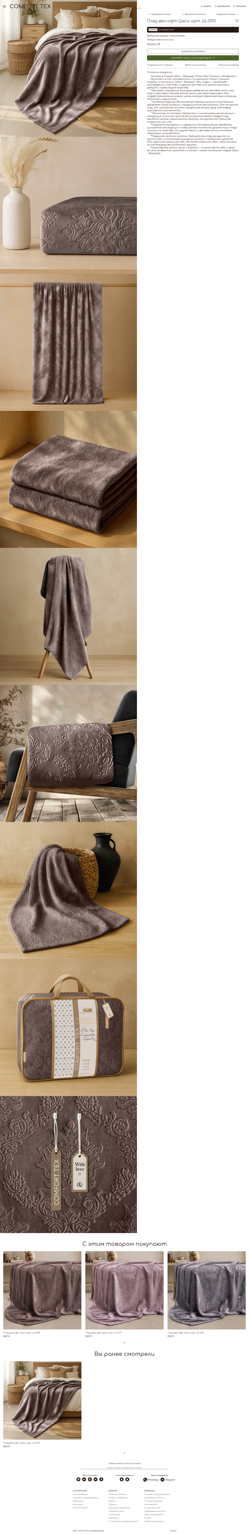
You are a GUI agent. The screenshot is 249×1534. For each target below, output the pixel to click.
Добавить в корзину (193, 52)
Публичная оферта (153, 1515)
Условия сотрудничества (157, 1494)
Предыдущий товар (161, 14)
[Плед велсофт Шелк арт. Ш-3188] (42, 1290)
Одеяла (112, 1501)
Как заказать (150, 1504)
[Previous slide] (9, 1297)
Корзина (241, 6)
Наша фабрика (80, 1494)
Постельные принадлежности (123, 1521)
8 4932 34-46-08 (80, 1508)
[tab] (124, 1342)
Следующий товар (225, 14)
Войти (207, 6)
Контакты (78, 1504)
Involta (173, 1531)
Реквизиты (78, 1501)
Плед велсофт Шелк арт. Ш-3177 (103, 1333)
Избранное (223, 6)
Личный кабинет (152, 1508)
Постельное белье (117, 1494)
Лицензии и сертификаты (85, 1498)
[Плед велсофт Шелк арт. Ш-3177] (124, 1290)
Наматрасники (116, 1511)
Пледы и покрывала (118, 1498)
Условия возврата (153, 1501)
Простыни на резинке (119, 1508)
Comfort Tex (30, 6)
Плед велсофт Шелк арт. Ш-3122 (186, 1333)
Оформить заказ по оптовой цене (191, 58)
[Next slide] (239, 1297)
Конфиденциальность (155, 1511)
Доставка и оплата (154, 1498)
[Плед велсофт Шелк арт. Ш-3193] (42, 1400)
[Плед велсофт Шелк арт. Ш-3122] (207, 1290)
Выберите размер (15, 1327)
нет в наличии (13, 1437)
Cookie (147, 1518)
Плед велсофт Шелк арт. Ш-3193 (21, 1443)
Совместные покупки (154, 1521)
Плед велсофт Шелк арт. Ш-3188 (21, 1333)
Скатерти (114, 1518)
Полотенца (114, 1515)
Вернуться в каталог (195, 14)
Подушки (113, 1504)
